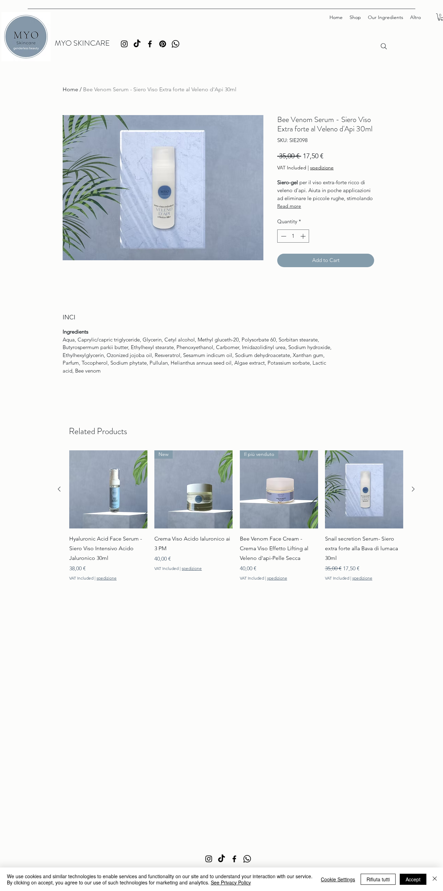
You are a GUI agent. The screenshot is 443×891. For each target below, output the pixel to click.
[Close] (435, 879)
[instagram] (124, 43)
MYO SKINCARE (82, 43)
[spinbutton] (293, 236)
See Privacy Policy (231, 882)
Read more (289, 206)
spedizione (322, 168)
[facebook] (149, 43)
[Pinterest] (162, 43)
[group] (236, 516)
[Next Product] (413, 489)
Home (70, 89)
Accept (413, 879)
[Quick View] (108, 489)
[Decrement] (283, 236)
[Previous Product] (59, 489)
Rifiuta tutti (378, 879)
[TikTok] (137, 43)
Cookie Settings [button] (338, 879)
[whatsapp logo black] (175, 43)
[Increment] (303, 236)
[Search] (384, 46)
